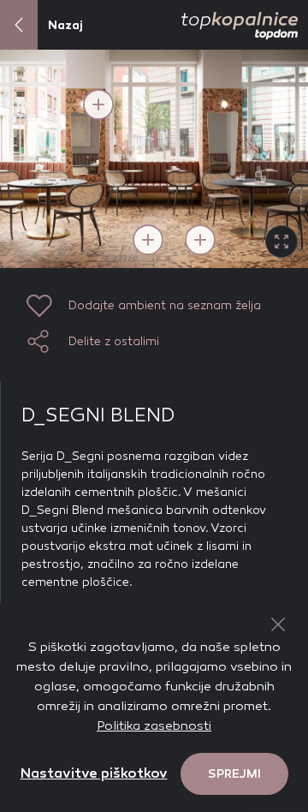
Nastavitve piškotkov (94, 773)
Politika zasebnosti (154, 725)
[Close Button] (278, 624)
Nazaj (65, 25)
